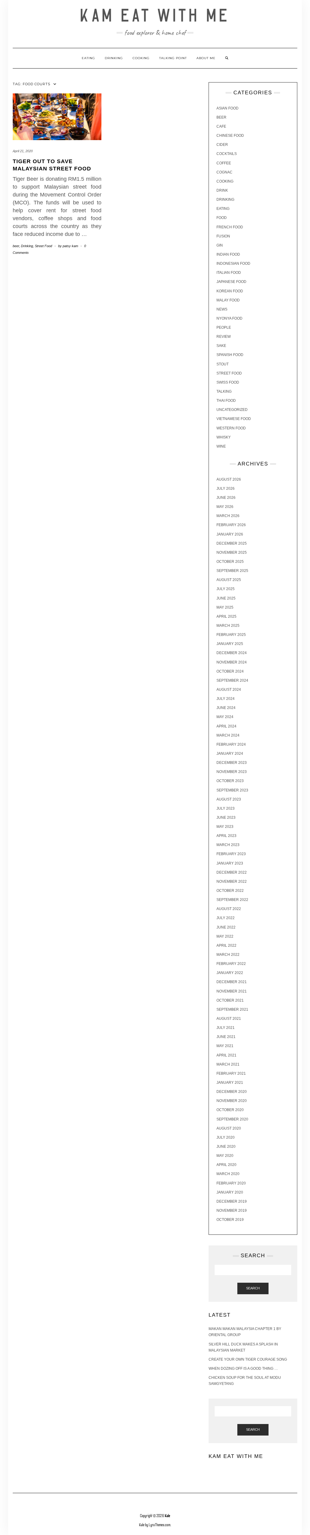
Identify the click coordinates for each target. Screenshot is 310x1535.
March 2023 (227, 845)
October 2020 (230, 1110)
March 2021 (227, 1064)
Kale (167, 1515)
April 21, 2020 (23, 151)
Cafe (221, 126)
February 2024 (231, 744)
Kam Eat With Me (155, 16)
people (223, 327)
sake (221, 346)
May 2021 (224, 1046)
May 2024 (224, 717)
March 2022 (227, 954)
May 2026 (224, 507)
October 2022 (230, 890)
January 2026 (229, 534)
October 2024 (230, 671)
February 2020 (231, 1183)
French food (229, 227)
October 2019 (230, 1220)
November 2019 (231, 1210)
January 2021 (229, 1082)
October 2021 (230, 1000)
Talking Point (173, 58)
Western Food (231, 428)
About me (206, 58)
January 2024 (229, 753)
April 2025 (226, 616)
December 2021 (231, 982)
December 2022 (231, 872)
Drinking (114, 58)
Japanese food (231, 282)
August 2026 (228, 479)
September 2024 (232, 680)
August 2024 (228, 689)
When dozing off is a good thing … (243, 1368)
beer (16, 246)
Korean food (229, 291)
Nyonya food (229, 318)
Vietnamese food (233, 419)
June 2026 (226, 497)
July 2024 (225, 699)
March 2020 (227, 1174)
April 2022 (226, 945)
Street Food (43, 246)
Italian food (228, 272)
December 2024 (231, 653)
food (221, 218)
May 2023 (224, 827)
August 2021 (228, 1018)
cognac (224, 172)
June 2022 (226, 927)
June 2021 (226, 1037)
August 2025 (228, 580)
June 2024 (226, 708)
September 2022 (232, 900)
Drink (222, 190)
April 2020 (226, 1165)
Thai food (226, 400)
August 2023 (228, 799)
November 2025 (231, 552)
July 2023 (225, 808)
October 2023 (230, 781)
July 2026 (225, 488)
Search (253, 1288)
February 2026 (231, 525)
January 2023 (229, 863)
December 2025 (231, 543)
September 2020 (232, 1119)
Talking (224, 391)
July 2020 (225, 1137)
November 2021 (231, 991)
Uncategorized (232, 410)
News (221, 309)
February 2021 (231, 1073)
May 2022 (224, 936)
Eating (88, 58)
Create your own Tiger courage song (248, 1359)
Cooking (141, 58)
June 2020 (226, 1146)
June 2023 (226, 817)
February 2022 (231, 964)
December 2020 (231, 1092)
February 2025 (231, 635)
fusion (223, 236)
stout (222, 364)
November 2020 (231, 1101)
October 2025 (230, 561)
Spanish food (229, 355)
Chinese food (230, 135)
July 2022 (225, 918)
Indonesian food (233, 263)
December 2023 (231, 763)
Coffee (223, 163)
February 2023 (231, 854)
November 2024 (231, 662)
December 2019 (231, 1201)
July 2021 (225, 1028)
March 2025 (227, 625)
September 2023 (232, 790)
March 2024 (227, 735)
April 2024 (226, 726)
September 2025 (232, 571)
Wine (221, 446)
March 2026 (227, 516)
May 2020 (224, 1156)
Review (223, 336)
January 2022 (229, 973)
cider (222, 145)
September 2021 (232, 1009)
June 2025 (226, 598)
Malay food (228, 300)
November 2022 (231, 881)
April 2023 (226, 836)
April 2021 (226, 1055)
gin (219, 245)
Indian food (228, 254)
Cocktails (226, 154)
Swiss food (227, 382)
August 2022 (228, 909)
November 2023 (231, 772)
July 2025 (225, 589)
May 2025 (224, 607)
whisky (223, 437)
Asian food (227, 108)
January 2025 (229, 644)
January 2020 (229, 1192)
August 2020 (228, 1128)
